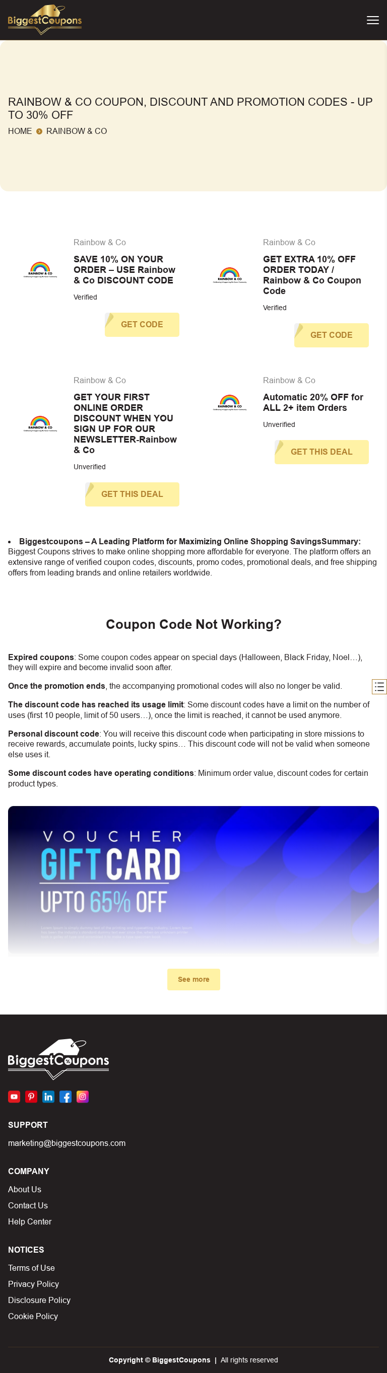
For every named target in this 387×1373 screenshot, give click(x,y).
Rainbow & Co (100, 242)
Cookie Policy (33, 1316)
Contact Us (28, 1205)
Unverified (90, 467)
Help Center (29, 1221)
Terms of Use (31, 1268)
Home (20, 131)
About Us (24, 1189)
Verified (85, 297)
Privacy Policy (33, 1284)
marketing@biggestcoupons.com (66, 1143)
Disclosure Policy (39, 1300)
